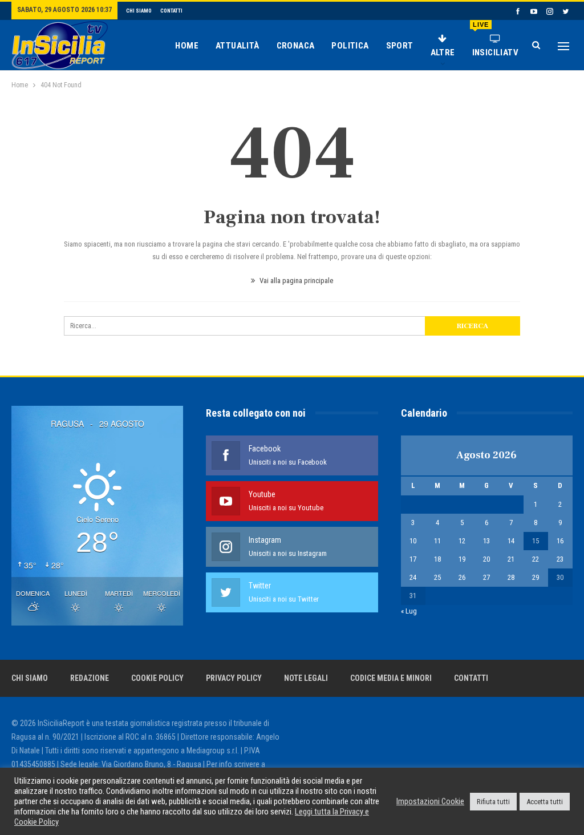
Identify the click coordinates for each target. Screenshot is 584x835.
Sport (399, 46)
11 (437, 541)
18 (437, 559)
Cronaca (296, 46)
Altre (443, 52)
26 (462, 577)
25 (437, 577)
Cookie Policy (157, 678)
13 (486, 541)
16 (560, 541)
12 (462, 541)
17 (412, 559)
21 (511, 559)
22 (535, 559)
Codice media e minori (391, 678)
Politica (349, 46)
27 (486, 577)
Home (186, 46)
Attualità (237, 46)
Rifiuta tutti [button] (493, 801)
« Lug (409, 611)
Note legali (306, 678)
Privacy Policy (234, 678)
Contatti (171, 11)
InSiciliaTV (495, 39)
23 (560, 559)
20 (486, 559)
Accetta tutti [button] (544, 801)
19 (462, 559)
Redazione (89, 678)
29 (535, 577)
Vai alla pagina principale (295, 280)
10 (412, 541)
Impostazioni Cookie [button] (430, 801)
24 (412, 577)
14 (511, 541)
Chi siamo (139, 11)
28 (511, 577)
